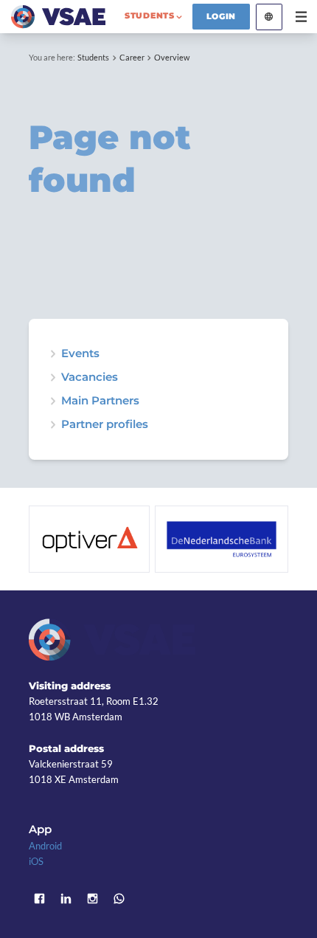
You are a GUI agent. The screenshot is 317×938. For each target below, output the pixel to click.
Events (80, 354)
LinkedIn (66, 899)
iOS (36, 861)
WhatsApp (119, 899)
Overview (171, 57)
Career (131, 57)
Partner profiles (104, 424)
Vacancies (89, 377)
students (150, 15)
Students (93, 57)
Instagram (93, 899)
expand (52, 354)
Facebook (40, 899)
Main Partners (100, 401)
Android (45, 846)
